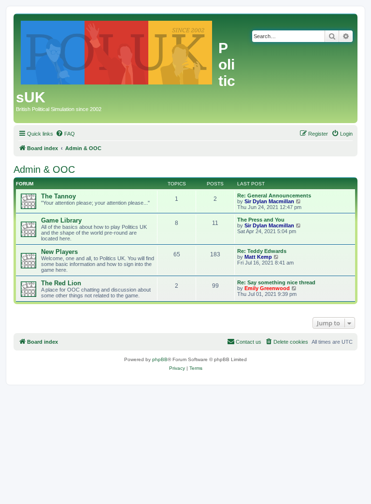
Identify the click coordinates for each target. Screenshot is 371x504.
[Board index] (117, 50)
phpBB (160, 359)
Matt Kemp (258, 257)
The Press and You (261, 220)
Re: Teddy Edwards (261, 251)
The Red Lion (61, 283)
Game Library (61, 220)
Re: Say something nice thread (276, 282)
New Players (59, 251)
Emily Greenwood (267, 288)
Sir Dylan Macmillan (269, 201)
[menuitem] (65, 134)
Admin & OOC (44, 169)
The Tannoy (58, 196)
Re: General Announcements (274, 195)
